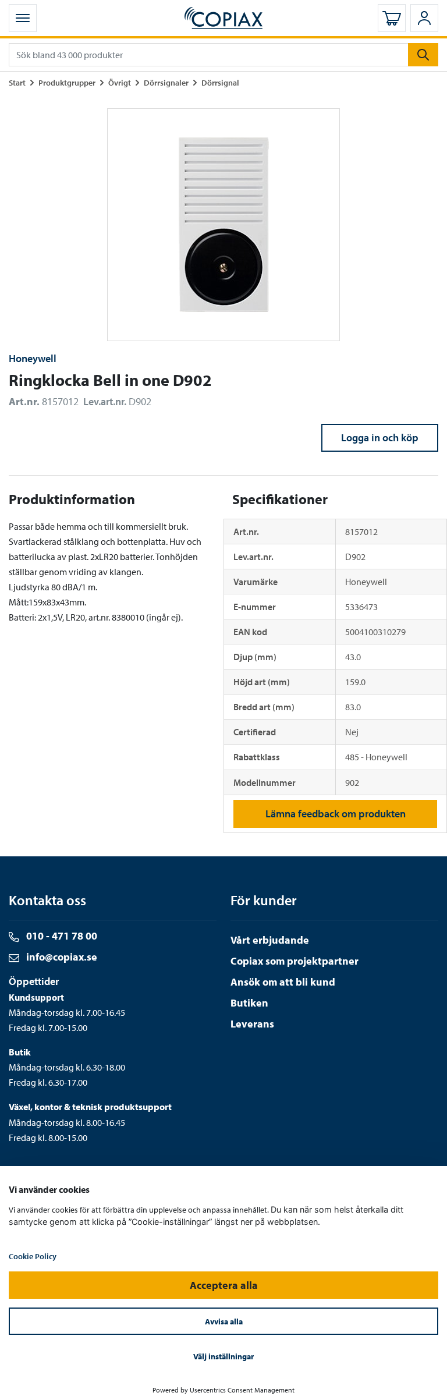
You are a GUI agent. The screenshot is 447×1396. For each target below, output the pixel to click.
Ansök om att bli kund (282, 981)
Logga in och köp (379, 437)
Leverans (252, 1023)
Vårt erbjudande (269, 940)
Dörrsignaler (166, 82)
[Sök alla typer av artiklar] (423, 54)
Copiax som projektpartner (294, 961)
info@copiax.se (60, 956)
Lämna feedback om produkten (335, 813)
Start (17, 82)
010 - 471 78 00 (60, 936)
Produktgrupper (66, 82)
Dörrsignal (220, 82)
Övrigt (119, 82)
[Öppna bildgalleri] (223, 225)
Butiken (249, 1002)
